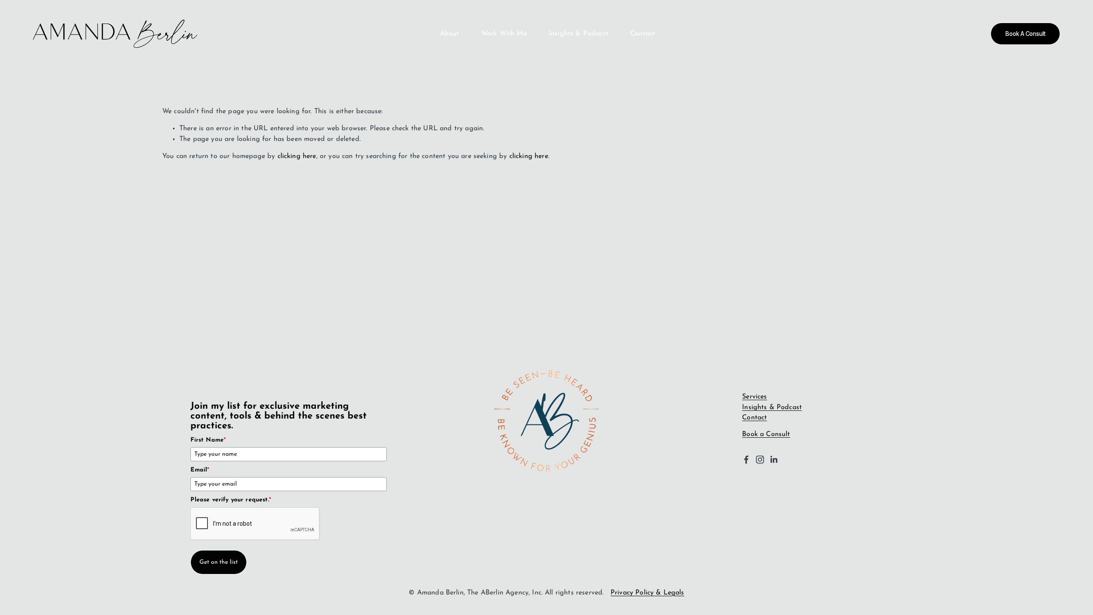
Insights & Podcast (578, 33)
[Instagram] (760, 459)
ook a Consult (768, 434)
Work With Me (504, 33)
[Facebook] (746, 459)
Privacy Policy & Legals (647, 592)
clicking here (297, 156)
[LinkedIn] (773, 459)
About (449, 33)
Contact (642, 33)
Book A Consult (1025, 33)
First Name (208, 440)
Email (199, 470)
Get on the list (218, 562)
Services (754, 396)
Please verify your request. (230, 500)
